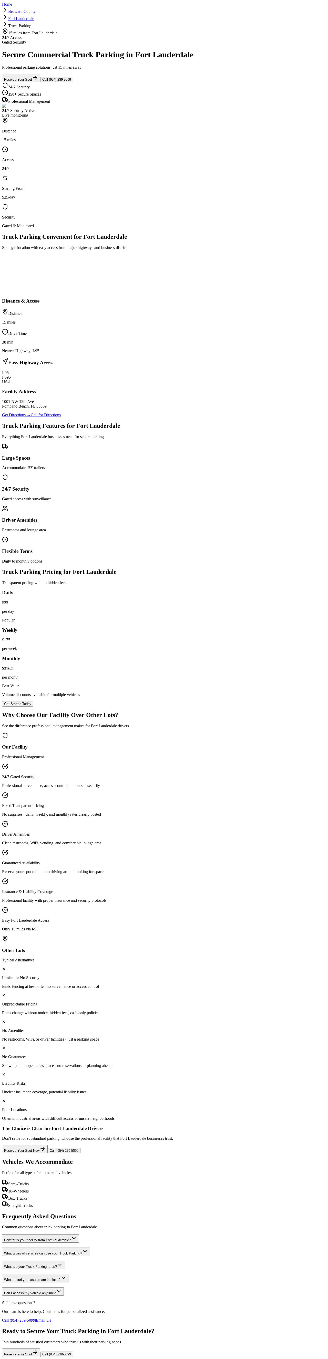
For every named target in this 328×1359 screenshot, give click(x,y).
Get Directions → (16, 415)
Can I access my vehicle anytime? (30, 1293)
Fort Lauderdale (21, 18)
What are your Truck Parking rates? (30, 1267)
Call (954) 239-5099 (56, 79)
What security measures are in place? (32, 1280)
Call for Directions (46, 415)
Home (7, 4)
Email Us (43, 1320)
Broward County (22, 11)
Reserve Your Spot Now (21, 1151)
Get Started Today (17, 704)
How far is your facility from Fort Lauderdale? (37, 1240)
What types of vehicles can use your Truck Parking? (43, 1253)
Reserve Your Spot (18, 79)
